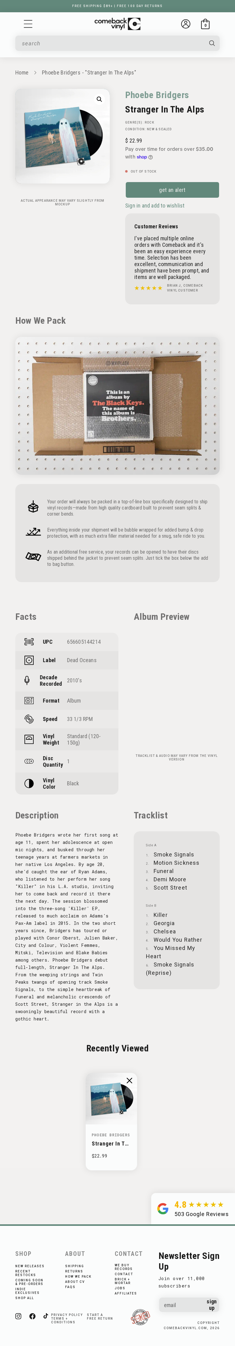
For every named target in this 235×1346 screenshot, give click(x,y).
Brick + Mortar (123, 1281)
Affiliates (126, 1293)
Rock (149, 122)
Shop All (24, 1298)
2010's (74, 680)
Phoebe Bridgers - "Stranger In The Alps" (89, 72)
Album (74, 700)
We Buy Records (124, 1267)
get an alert (172, 190)
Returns (74, 1271)
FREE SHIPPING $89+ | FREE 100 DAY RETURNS (117, 6)
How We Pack (78, 1276)
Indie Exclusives (27, 1291)
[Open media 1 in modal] (99, 99)
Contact (124, 1274)
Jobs (120, 1288)
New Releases (30, 1266)
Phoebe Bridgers (157, 95)
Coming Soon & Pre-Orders (29, 1282)
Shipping (74, 1266)
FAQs (70, 1287)
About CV (75, 1281)
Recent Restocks (25, 1273)
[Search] (211, 43)
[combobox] (112, 43)
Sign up (212, 1304)
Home (21, 72)
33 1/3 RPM (80, 719)
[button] (28, 24)
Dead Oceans (82, 660)
